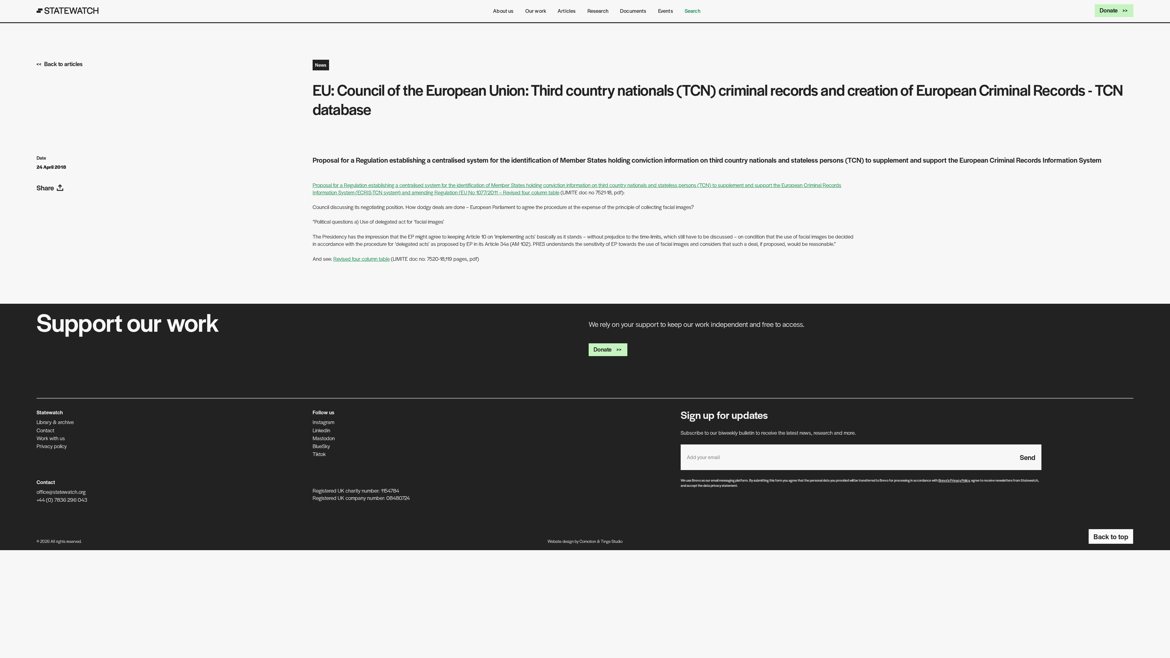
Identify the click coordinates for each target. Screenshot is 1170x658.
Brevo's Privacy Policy (954, 480)
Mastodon (324, 438)
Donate (1109, 10)
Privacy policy (52, 446)
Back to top (1111, 536)
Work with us (51, 438)
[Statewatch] (68, 10)
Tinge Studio (611, 541)
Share (45, 188)
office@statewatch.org (61, 491)
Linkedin (321, 430)
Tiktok (319, 454)
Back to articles (63, 64)
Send (1027, 457)
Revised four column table (361, 258)
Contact (45, 430)
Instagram (323, 422)
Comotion (588, 541)
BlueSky (321, 446)
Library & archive (55, 422)
